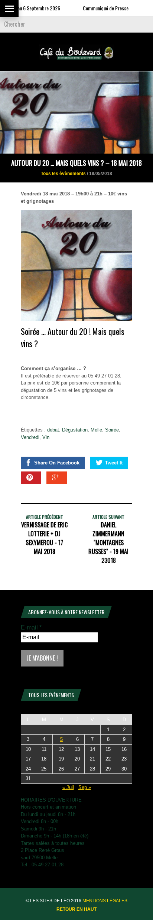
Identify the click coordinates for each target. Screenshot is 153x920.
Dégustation (75, 430)
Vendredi (30, 437)
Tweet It (114, 463)
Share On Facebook (56, 463)
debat (53, 430)
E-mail (31, 627)
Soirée (112, 430)
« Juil (68, 787)
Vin (45, 437)
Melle (96, 430)
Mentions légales (104, 900)
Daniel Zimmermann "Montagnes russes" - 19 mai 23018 (108, 542)
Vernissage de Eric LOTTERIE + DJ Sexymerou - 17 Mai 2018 (44, 538)
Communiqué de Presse (96, 8)
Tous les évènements (63, 173)
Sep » (84, 787)
